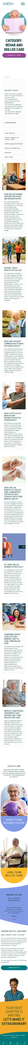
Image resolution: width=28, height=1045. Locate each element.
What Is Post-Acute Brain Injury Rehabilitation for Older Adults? (12, 416)
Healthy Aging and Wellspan (14, 144)
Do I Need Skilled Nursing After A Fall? (13, 566)
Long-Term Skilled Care (14, 874)
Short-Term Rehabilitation (14, 821)
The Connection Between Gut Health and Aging (13, 112)
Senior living (9, 157)
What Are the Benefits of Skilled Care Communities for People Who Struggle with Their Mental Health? (13, 493)
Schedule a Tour (14, 55)
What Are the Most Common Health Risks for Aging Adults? (13, 343)
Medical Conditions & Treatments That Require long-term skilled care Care (13, 714)
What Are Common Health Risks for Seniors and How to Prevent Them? (14, 95)
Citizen (13, 1035)
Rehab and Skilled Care (12, 148)
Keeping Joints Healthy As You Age (13, 269)
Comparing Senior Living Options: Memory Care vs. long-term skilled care (12, 638)
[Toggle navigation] (23, 4)
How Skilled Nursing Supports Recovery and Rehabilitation (12, 101)
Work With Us (14, 968)
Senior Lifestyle (10, 133)
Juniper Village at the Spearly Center (12, 138)
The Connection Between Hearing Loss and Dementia (14, 105)
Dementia (8, 152)
